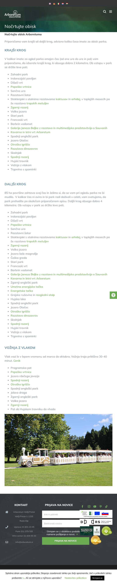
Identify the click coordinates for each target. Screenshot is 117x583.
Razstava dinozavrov (24, 148)
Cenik (16, 360)
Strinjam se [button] (97, 578)
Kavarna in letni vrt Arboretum (30, 132)
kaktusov (62, 99)
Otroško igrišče (20, 144)
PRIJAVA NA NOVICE (66, 540)
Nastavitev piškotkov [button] (76, 577)
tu (23, 577)
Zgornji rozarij (19, 107)
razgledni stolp (45, 295)
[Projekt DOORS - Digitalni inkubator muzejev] (96, 521)
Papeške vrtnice (21, 87)
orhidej (75, 99)
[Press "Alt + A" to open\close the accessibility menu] (113, 295)
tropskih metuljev (37, 103)
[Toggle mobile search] (104, 11)
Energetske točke (22, 291)
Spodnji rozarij (20, 157)
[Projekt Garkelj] (96, 512)
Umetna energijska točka (27, 286)
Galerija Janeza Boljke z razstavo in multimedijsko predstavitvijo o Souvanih (59, 128)
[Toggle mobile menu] (110, 11)
